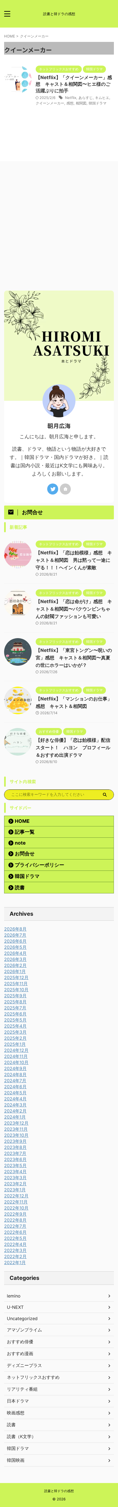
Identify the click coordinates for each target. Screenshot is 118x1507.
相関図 (81, 103)
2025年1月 (15, 1044)
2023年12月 (16, 1123)
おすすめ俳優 (20, 1341)
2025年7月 (15, 1008)
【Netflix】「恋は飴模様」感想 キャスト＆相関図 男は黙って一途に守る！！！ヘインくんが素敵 (74, 560)
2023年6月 (15, 1159)
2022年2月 (15, 1256)
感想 (70, 103)
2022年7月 (15, 1226)
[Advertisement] (59, 228)
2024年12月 (16, 1050)
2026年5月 (15, 947)
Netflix (70, 97)
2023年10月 (16, 1135)
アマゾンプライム (24, 1330)
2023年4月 (15, 1171)
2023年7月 (15, 1153)
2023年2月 (15, 1183)
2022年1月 (15, 1262)
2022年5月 (15, 1238)
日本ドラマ (18, 1401)
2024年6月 (15, 1086)
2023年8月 (15, 1147)
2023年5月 (15, 1165)
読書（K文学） (21, 1436)
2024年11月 (16, 1056)
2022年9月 (15, 1214)
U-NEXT (15, 1307)
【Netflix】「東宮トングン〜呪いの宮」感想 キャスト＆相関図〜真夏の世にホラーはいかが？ (74, 658)
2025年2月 (15, 1038)
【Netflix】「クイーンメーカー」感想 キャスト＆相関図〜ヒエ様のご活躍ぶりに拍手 (74, 84)
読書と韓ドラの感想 (59, 1491)
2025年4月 (15, 1026)
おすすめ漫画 (20, 1353)
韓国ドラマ (97, 103)
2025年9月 (15, 995)
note (20, 843)
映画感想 (15, 1412)
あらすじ (85, 97)
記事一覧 (25, 832)
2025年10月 (16, 989)
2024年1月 (15, 1117)
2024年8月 (15, 1074)
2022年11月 (16, 1202)
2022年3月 (15, 1250)
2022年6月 (15, 1232)
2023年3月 (15, 1177)
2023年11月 (16, 1129)
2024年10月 (16, 1062)
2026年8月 (15, 929)
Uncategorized (22, 1318)
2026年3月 (15, 959)
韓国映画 (15, 1460)
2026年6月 (15, 941)
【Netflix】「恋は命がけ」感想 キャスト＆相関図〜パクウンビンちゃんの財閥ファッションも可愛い (74, 609)
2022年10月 (16, 1208)
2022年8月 (15, 1220)
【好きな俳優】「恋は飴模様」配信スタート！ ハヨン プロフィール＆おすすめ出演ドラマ (73, 747)
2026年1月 (15, 971)
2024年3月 (15, 1105)
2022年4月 (15, 1244)
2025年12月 (16, 977)
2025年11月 (16, 983)
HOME (22, 821)
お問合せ (25, 853)
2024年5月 (15, 1092)
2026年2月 (15, 965)
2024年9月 (15, 1068)
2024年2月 (15, 1111)
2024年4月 (15, 1099)
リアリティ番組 (22, 1389)
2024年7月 (15, 1080)
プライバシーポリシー (39, 865)
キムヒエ (102, 97)
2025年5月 (15, 1020)
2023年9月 (15, 1141)
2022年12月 (16, 1196)
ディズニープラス (24, 1365)
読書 (20, 887)
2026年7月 (15, 935)
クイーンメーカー (50, 103)
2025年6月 (15, 1014)
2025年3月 (15, 1032)
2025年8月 (15, 1001)
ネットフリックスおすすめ (33, 1377)
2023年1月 (15, 1189)
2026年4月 (15, 953)
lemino (14, 1296)
